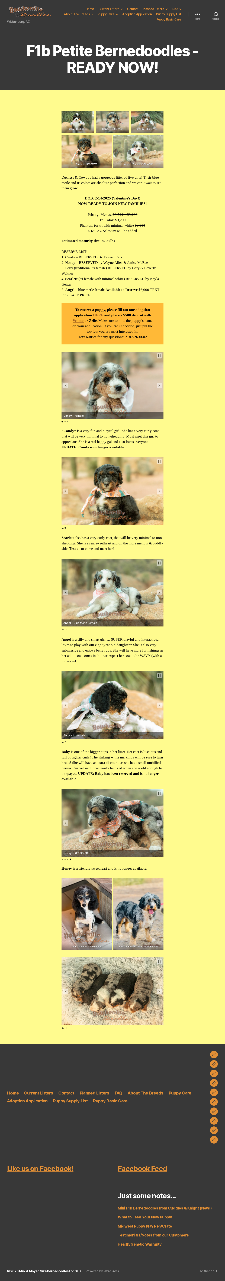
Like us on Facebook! (40, 1168)
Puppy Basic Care (168, 19)
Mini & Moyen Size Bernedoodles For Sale (50, 1271)
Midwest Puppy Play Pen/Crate (145, 1226)
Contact (133, 9)
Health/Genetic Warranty (140, 1244)
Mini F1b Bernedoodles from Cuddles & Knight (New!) (165, 1208)
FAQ (175, 9)
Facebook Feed (142, 1168)
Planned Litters (153, 9)
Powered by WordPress (102, 1271)
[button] (30, 11)
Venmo (78, 320)
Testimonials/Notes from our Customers (153, 1235)
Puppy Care (106, 14)
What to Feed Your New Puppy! (145, 1217)
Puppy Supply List (168, 14)
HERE (98, 315)
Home (90, 9)
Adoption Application (137, 14)
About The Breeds (77, 14)
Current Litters (108, 9)
